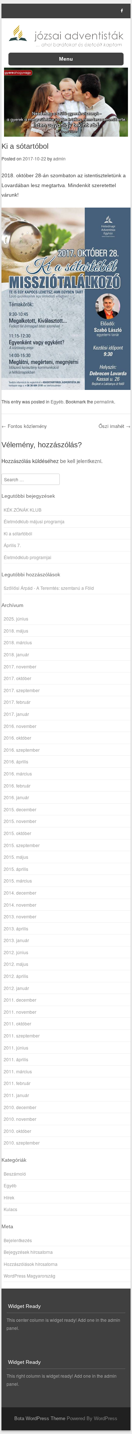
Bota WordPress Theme (39, 1418)
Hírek (9, 1197)
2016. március (18, 773)
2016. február (17, 785)
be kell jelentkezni (80, 460)
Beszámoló (15, 1174)
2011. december (20, 1000)
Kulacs (10, 1209)
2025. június (16, 618)
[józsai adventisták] (66, 35)
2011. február (17, 1083)
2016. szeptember (22, 750)
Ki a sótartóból (18, 533)
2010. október (17, 1131)
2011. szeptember (22, 1035)
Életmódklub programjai (27, 557)
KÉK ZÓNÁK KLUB (22, 510)
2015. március (18, 880)
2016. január (16, 797)
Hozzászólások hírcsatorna (31, 1264)
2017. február (17, 702)
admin (59, 158)
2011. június (16, 1047)
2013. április (16, 928)
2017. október (17, 678)
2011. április (16, 1059)
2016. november (20, 726)
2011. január (16, 1095)
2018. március (18, 642)
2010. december (20, 1107)
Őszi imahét (115, 425)
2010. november (20, 1119)
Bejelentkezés (18, 1240)
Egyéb (57, 401)
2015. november (20, 821)
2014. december (20, 892)
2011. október (17, 1023)
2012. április (16, 976)
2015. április (16, 869)
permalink (104, 401)
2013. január (16, 940)
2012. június (16, 952)
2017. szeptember (22, 690)
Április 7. (12, 545)
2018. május (16, 630)
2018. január (16, 654)
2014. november (20, 905)
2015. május (16, 857)
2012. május (16, 964)
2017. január (16, 714)
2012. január (16, 988)
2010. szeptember (22, 1142)
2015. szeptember (22, 845)
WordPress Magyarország (29, 1275)
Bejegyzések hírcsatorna (28, 1252)
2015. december (20, 809)
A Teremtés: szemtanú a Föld (65, 588)
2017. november (20, 666)
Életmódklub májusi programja (34, 521)
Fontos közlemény (24, 425)
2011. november (20, 1012)
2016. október (17, 738)
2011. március (18, 1071)
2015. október (17, 833)
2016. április (16, 761)
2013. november (20, 916)
